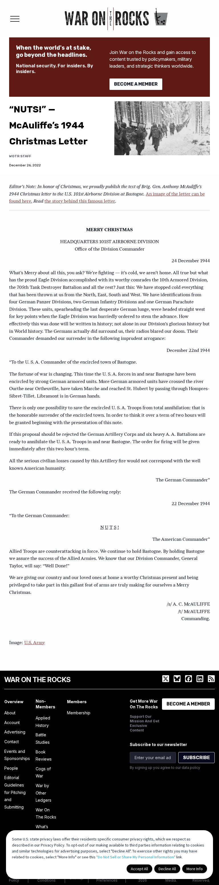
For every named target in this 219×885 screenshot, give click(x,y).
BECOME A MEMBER (136, 84)
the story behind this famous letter (79, 201)
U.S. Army (34, 643)
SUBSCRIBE (196, 757)
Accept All (139, 868)
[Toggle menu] (14, 18)
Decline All (167, 868)
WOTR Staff (20, 156)
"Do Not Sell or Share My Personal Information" (135, 857)
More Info (194, 868)
